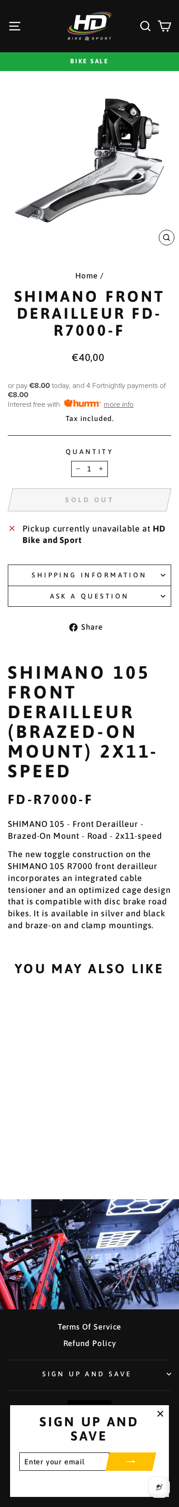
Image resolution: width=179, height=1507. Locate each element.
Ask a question (89, 596)
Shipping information (89, 575)
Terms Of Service (90, 1326)
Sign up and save (87, 1374)
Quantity (89, 451)
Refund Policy (89, 1343)
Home (86, 275)
